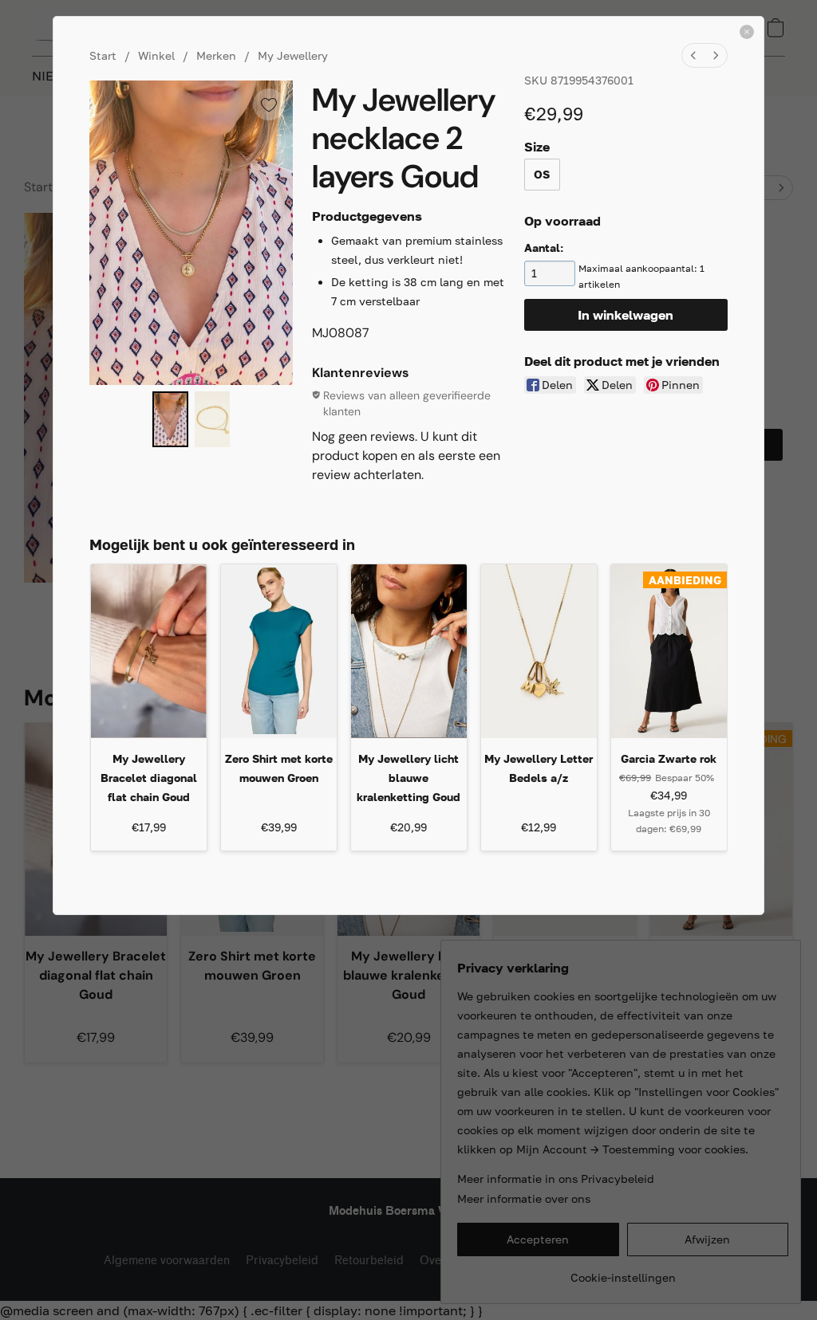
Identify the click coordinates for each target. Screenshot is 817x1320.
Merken (216, 55)
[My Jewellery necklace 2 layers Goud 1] (212, 419)
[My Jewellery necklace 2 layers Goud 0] (169, 419)
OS (542, 174)
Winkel (156, 55)
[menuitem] (693, 55)
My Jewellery (293, 55)
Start (102, 55)
